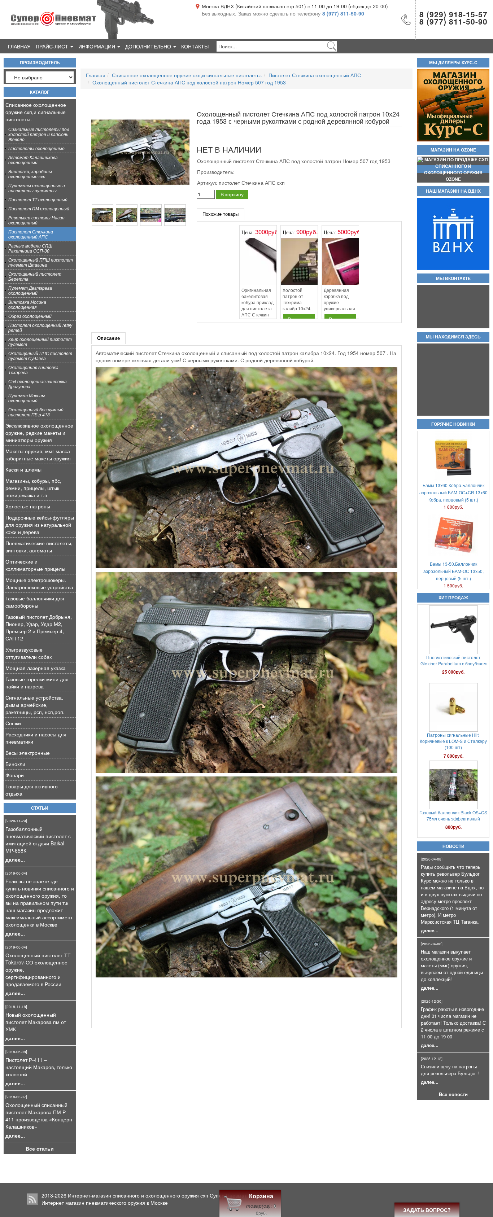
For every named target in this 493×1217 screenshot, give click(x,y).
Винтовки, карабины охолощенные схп (30, 173)
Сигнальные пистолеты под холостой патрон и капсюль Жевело (38, 134)
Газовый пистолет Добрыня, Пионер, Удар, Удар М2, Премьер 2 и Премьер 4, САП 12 (38, 627)
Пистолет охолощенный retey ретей (40, 327)
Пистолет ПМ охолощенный (38, 208)
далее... (15, 859)
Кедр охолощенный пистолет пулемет (40, 341)
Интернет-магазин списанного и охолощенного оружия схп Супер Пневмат (157, 1195)
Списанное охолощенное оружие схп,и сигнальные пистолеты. (35, 112)
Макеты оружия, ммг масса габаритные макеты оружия (38, 454)
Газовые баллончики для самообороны (34, 602)
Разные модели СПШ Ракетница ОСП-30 (30, 248)
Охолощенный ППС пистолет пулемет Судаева (40, 355)
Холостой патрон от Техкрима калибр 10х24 (296, 299)
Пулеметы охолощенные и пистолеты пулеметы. (36, 187)
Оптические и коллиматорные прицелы (35, 565)
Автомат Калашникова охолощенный (33, 159)
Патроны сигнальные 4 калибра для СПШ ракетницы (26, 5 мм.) (453, 738)
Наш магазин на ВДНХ (453, 191)
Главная (19, 46)
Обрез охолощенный (30, 316)
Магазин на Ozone (453, 150)
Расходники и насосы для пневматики (35, 738)
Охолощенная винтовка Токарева (33, 369)
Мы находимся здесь (453, 337)
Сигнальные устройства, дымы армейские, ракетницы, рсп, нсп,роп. (35, 704)
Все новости (453, 1094)
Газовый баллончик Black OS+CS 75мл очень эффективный (453, 660)
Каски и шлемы (23, 469)
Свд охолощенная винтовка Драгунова (37, 383)
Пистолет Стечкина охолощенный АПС (30, 234)
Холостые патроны (27, 506)
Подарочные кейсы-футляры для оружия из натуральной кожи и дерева (39, 524)
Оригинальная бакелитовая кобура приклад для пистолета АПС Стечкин (257, 302)
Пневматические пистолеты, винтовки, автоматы (39, 546)
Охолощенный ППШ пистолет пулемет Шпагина (40, 262)
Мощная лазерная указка (35, 667)
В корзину (232, 194)
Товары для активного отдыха (31, 790)
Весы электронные (27, 752)
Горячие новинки (453, 424)
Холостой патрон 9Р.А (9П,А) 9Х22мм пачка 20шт (453, 815)
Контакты (195, 46)
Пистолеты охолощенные (36, 148)
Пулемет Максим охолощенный (26, 397)
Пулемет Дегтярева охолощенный (30, 290)
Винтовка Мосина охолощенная (27, 304)
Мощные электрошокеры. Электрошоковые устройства (39, 583)
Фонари (14, 775)
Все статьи (40, 1148)
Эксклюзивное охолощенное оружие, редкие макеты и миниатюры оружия (39, 432)
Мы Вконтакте (453, 278)
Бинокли (15, 763)
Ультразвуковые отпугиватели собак (28, 653)
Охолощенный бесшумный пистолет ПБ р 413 (36, 411)
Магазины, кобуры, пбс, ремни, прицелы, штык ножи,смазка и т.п (33, 488)
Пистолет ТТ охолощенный (37, 199)
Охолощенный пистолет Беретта (34, 276)
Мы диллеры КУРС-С (453, 62)
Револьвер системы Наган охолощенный (36, 220)
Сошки (13, 723)
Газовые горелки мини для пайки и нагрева (37, 682)
